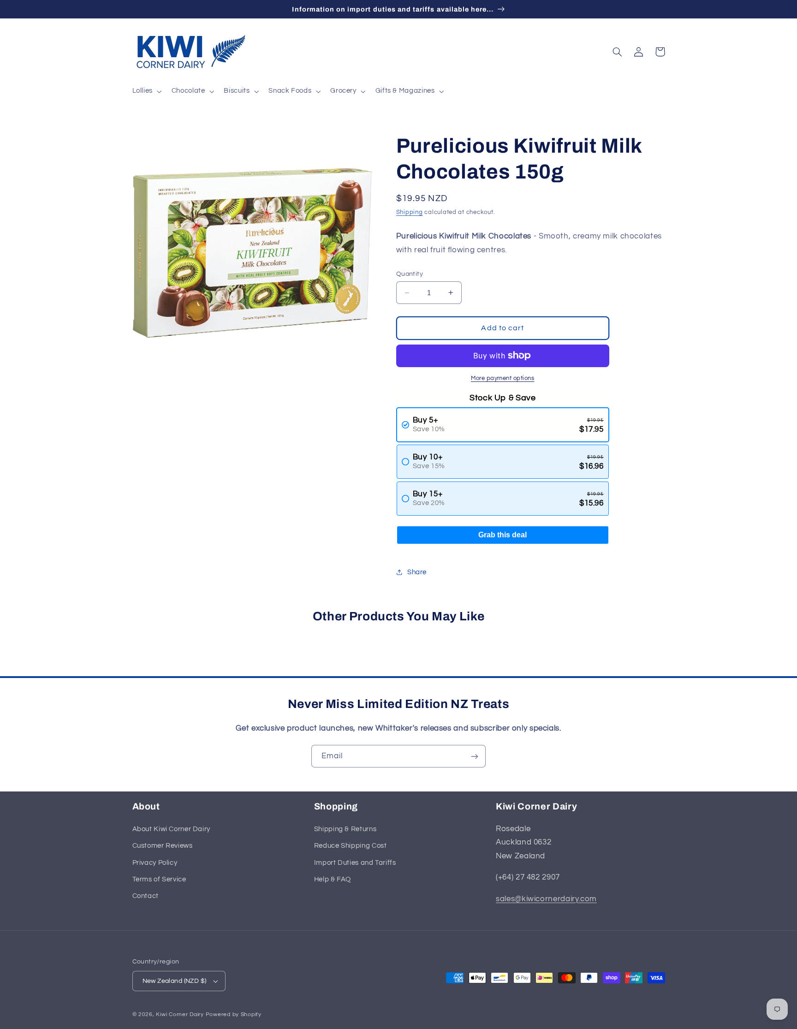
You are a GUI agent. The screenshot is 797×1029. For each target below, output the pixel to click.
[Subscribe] (474, 756)
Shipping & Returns (345, 829)
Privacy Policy (155, 862)
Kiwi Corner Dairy (180, 1014)
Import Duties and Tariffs (355, 862)
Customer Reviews (162, 845)
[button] (146, 91)
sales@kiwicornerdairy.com (546, 899)
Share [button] (417, 572)
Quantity (409, 274)
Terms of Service (159, 879)
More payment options (503, 378)
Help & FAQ (332, 879)
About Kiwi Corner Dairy (171, 829)
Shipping (409, 212)
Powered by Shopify (234, 1014)
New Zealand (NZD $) (175, 981)
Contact (145, 895)
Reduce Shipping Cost (350, 845)
